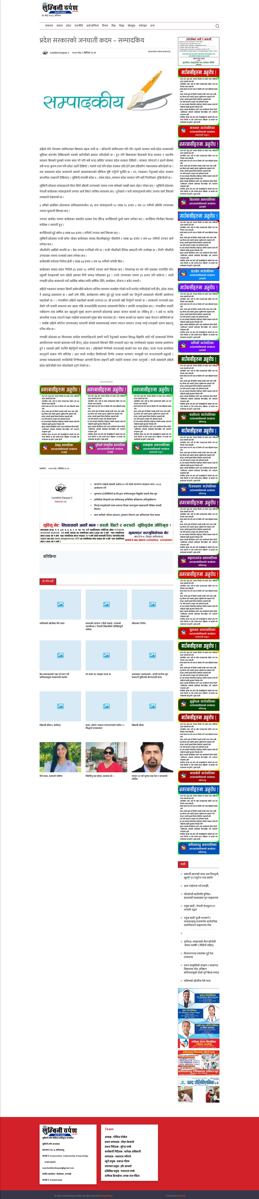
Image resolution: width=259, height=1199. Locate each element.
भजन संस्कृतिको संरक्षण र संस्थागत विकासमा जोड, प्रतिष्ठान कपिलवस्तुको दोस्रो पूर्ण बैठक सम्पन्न (201, 969)
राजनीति (78, 26)
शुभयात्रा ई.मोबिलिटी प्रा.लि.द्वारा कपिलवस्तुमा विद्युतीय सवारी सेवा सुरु (125, 494)
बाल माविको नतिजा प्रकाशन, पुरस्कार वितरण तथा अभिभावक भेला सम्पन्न (127, 515)
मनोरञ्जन (143, 26)
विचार (105, 26)
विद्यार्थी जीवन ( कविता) (50, 725)
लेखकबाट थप (61, 502)
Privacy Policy (105, 1195)
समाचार (49, 26)
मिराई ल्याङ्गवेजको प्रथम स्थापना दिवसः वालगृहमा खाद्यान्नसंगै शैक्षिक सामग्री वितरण (127, 507)
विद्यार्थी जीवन (138, 725)
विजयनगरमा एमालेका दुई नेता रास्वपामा (198, 955)
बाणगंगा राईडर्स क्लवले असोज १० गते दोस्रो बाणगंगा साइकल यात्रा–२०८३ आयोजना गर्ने (127, 486)
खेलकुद (131, 26)
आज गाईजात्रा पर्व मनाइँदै (196, 886)
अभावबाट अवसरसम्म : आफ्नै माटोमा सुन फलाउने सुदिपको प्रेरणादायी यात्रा (150, 675)
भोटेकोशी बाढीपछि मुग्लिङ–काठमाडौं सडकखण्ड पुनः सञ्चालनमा (201, 896)
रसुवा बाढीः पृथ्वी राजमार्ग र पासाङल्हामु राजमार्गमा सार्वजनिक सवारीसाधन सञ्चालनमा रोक (200, 922)
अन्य (152, 26)
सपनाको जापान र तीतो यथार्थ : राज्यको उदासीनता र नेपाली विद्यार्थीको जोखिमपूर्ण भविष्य (104, 626)
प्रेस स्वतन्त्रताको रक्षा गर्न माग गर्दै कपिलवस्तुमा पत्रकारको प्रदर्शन (54, 675)
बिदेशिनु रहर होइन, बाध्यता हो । (100, 776)
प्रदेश (68, 26)
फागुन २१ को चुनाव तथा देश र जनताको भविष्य (149, 777)
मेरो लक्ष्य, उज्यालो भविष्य (51, 776)
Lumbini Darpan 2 (60, 53)
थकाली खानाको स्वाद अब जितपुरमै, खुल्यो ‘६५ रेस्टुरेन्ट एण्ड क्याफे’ (201, 876)
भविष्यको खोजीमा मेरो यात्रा (52, 623)
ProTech (181, 1195)
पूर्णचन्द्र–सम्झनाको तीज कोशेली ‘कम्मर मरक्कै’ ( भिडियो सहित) (200, 944)
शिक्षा (121, 26)
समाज (60, 26)
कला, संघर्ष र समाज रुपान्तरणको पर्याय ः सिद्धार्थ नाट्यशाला (105, 726)
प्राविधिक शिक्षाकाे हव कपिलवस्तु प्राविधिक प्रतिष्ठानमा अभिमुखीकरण (125, 500)
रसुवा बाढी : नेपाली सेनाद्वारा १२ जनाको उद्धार (199, 908)
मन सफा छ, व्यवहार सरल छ (98, 674)
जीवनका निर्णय (139, 623)
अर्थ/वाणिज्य (92, 26)
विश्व (114, 26)
